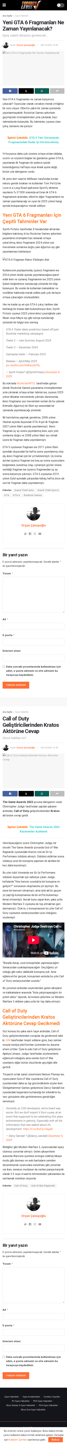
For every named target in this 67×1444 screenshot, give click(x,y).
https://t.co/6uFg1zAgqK (38, 1129)
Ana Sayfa (7, 16)
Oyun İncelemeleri (31, 1396)
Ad (5, 619)
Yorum (8, 573)
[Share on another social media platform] (57, 91)
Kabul (55, 1439)
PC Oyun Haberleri (20, 1401)
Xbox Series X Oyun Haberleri (20, 1405)
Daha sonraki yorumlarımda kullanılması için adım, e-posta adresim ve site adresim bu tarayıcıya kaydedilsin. (33, 671)
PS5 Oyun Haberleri (42, 1401)
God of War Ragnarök (43, 1186)
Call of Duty (21, 1186)
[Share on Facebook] (10, 91)
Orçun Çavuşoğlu (25, 45)
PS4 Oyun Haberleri (48, 1405)
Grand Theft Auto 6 (48, 490)
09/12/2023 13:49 (49, 747)
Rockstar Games (33, 495)
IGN (8, 1040)
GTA (6, 495)
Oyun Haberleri (22, 16)
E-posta (9, 635)
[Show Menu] (4, 5)
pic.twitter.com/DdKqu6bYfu (23, 365)
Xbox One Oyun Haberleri (33, 1409)
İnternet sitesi (11, 650)
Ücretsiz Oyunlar (52, 1396)
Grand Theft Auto (24, 490)
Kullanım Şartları (18, 1439)
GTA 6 (16, 495)
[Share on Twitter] (26, 91)
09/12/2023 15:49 (49, 45)
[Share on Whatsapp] (42, 91)
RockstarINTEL (26, 383)
